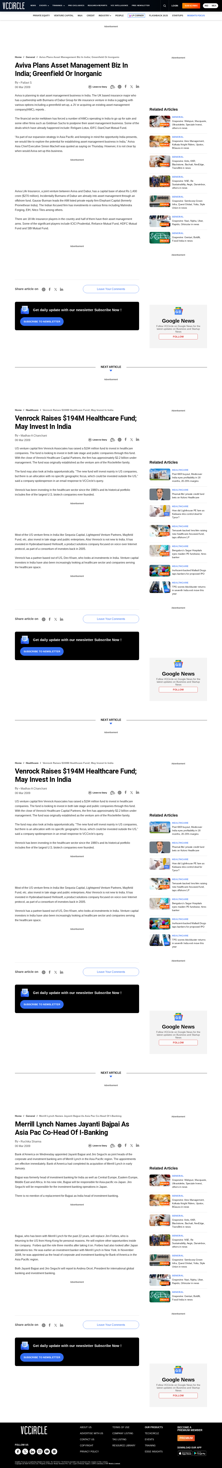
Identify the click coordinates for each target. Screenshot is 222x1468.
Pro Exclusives (76, 5)
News (33, 5)
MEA (214, 6)
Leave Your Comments (111, 289)
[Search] (164, 5)
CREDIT (91, 15)
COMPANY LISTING (122, 1433)
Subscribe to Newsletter (42, 321)
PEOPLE (119, 15)
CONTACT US (87, 1439)
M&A (80, 15)
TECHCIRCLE (152, 1433)
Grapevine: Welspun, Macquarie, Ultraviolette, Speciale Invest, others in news (189, 124)
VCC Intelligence (119, 5)
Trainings (57, 5)
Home (18, 57)
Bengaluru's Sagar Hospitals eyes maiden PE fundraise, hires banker (189, 554)
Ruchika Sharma (31, 1141)
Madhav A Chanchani (34, 435)
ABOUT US (86, 1427)
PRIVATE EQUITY (41, 15)
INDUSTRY (104, 15)
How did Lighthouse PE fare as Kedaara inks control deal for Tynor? (188, 514)
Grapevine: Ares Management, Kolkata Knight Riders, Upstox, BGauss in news (188, 144)
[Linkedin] (137, 87)
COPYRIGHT (86, 1445)
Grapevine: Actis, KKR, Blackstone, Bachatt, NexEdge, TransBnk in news (188, 164)
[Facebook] (125, 87)
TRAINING (150, 1445)
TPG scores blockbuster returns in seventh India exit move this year (189, 590)
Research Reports (97, 5)
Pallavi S (26, 82)
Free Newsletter (141, 5)
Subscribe (191, 6)
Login (175, 6)
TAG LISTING (119, 1439)
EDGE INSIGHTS (154, 1451)
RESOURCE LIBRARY (123, 1445)
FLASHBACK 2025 (158, 15)
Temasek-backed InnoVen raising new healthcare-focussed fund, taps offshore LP (189, 534)
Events (43, 5)
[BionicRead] (112, 87)
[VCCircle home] (13, 5)
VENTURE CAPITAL (63, 15)
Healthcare (32, 410)
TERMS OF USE (121, 1427)
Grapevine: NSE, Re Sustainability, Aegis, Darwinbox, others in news (189, 184)
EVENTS (149, 1439)
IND (206, 6)
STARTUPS (177, 15)
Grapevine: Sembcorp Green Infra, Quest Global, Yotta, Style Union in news (188, 204)
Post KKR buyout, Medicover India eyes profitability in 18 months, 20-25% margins (187, 477)
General (30, 57)
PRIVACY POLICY (89, 1451)
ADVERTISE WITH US (91, 1433)
